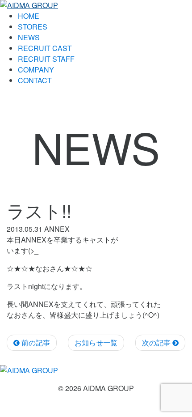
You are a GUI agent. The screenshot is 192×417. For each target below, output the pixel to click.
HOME (28, 16)
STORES (32, 26)
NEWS (29, 37)
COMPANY (36, 69)
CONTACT (35, 80)
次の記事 (157, 342)
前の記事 (35, 342)
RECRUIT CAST (45, 48)
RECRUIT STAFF (46, 59)
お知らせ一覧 (96, 342)
